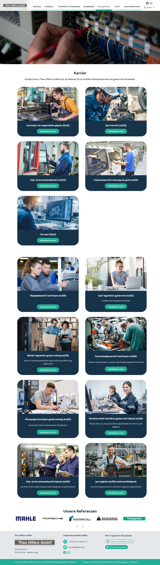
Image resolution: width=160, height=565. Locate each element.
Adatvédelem (48, 562)
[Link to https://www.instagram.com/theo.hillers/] (151, 3)
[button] (149, 7)
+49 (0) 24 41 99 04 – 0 (78, 541)
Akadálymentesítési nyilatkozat (65, 562)
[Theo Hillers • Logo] (15, 4)
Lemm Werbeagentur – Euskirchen (125, 562)
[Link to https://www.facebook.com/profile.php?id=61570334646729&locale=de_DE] (147, 3)
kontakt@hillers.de (76, 547)
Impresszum (38, 562)
